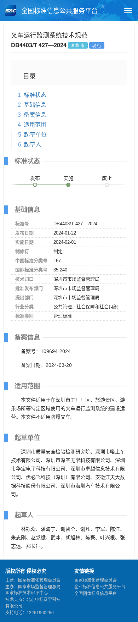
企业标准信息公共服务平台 (99, 586)
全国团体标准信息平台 (95, 593)
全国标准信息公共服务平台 (58, 11)
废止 (107, 178)
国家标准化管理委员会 (95, 580)
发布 (35, 178)
